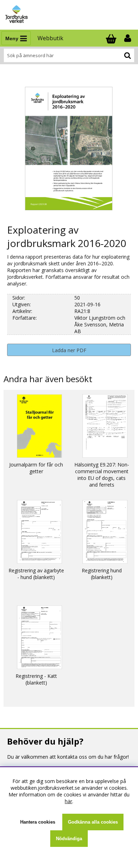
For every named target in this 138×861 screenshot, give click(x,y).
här (68, 801)
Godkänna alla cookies (93, 822)
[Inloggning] (128, 38)
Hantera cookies (37, 822)
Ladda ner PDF (69, 350)
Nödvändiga (69, 838)
